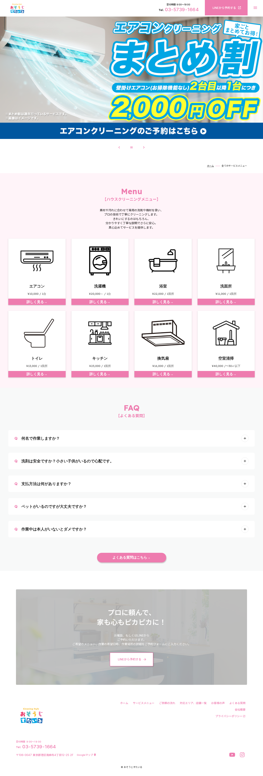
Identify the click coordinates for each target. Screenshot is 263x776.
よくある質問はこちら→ (131, 558)
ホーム (210, 166)
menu (255, 7)
